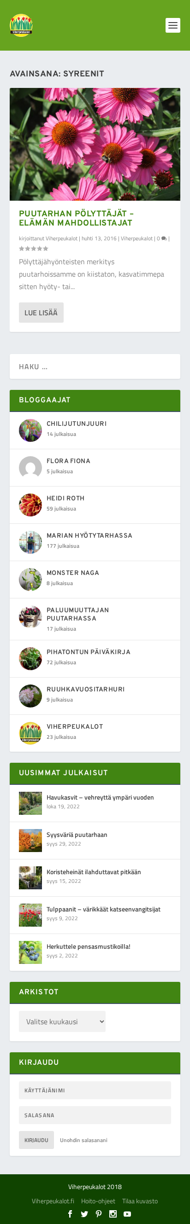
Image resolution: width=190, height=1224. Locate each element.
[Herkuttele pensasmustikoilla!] (30, 952)
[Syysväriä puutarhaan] (30, 840)
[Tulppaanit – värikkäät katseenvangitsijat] (30, 915)
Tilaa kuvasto (140, 1201)
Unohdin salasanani (83, 1140)
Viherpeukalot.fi (53, 1201)
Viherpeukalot (61, 238)
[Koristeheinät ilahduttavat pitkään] (30, 877)
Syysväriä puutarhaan (77, 834)
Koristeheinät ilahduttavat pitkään (94, 871)
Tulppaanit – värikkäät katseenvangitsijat (103, 909)
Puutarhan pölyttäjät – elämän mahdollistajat (76, 219)
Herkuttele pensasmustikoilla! (89, 946)
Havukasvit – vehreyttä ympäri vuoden (100, 797)
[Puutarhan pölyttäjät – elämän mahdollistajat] (95, 144)
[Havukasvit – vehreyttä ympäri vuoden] (30, 803)
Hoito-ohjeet (98, 1201)
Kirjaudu (36, 1140)
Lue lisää (41, 312)
